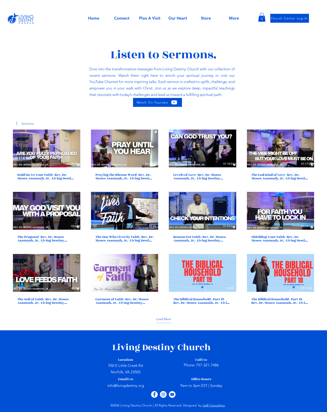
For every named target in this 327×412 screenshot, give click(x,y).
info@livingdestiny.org (125, 385)
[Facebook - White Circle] (154, 394)
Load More (163, 319)
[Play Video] (46, 148)
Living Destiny (145, 347)
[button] (178, 18)
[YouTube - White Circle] (172, 394)
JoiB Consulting (214, 405)
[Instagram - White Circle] (163, 394)
